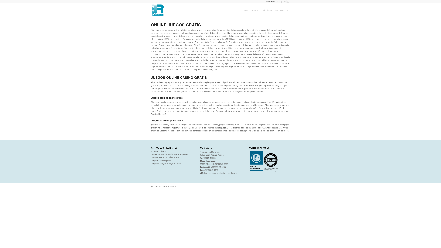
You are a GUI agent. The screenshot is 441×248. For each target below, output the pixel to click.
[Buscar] (288, 10)
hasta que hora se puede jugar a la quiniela (169, 154)
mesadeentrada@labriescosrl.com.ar (222, 173)
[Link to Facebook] (278, 1)
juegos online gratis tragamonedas (166, 163)
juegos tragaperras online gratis (165, 157)
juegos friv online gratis (161, 160)
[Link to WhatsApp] (288, 1)
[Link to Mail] (284, 1)
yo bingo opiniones (159, 151)
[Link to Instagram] (281, 1)
